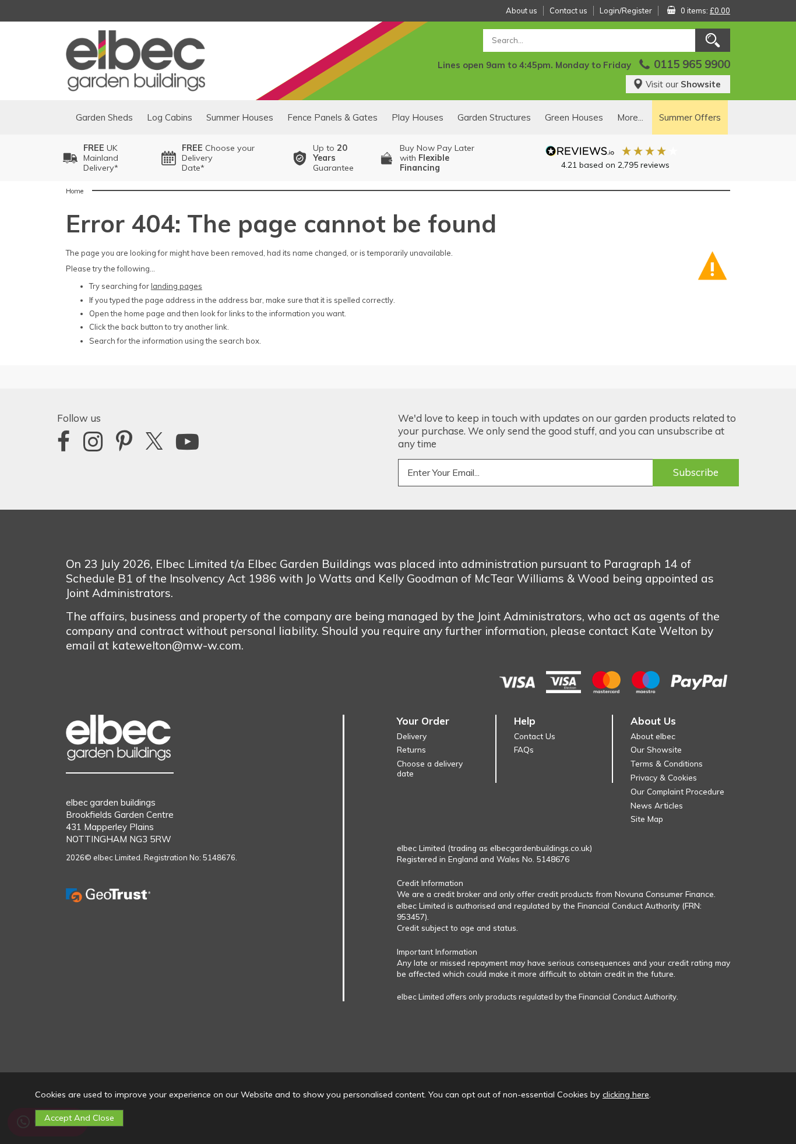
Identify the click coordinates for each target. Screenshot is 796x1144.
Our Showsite (656, 749)
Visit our (683, 84)
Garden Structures (494, 117)
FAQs (524, 749)
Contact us (568, 10)
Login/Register (626, 10)
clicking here (626, 1094)
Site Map (647, 819)
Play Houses (417, 117)
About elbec (653, 736)
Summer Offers (690, 117)
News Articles (657, 805)
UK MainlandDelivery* (100, 158)
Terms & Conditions (667, 763)
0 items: (705, 10)
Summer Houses (239, 117)
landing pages (176, 286)
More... (630, 117)
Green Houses (574, 117)
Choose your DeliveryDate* (218, 158)
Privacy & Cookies (664, 777)
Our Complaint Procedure (677, 791)
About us (521, 10)
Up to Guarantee (333, 158)
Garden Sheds (104, 117)
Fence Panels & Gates (332, 117)
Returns (411, 749)
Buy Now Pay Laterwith (437, 158)
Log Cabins (169, 117)
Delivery (412, 736)
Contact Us (534, 736)
